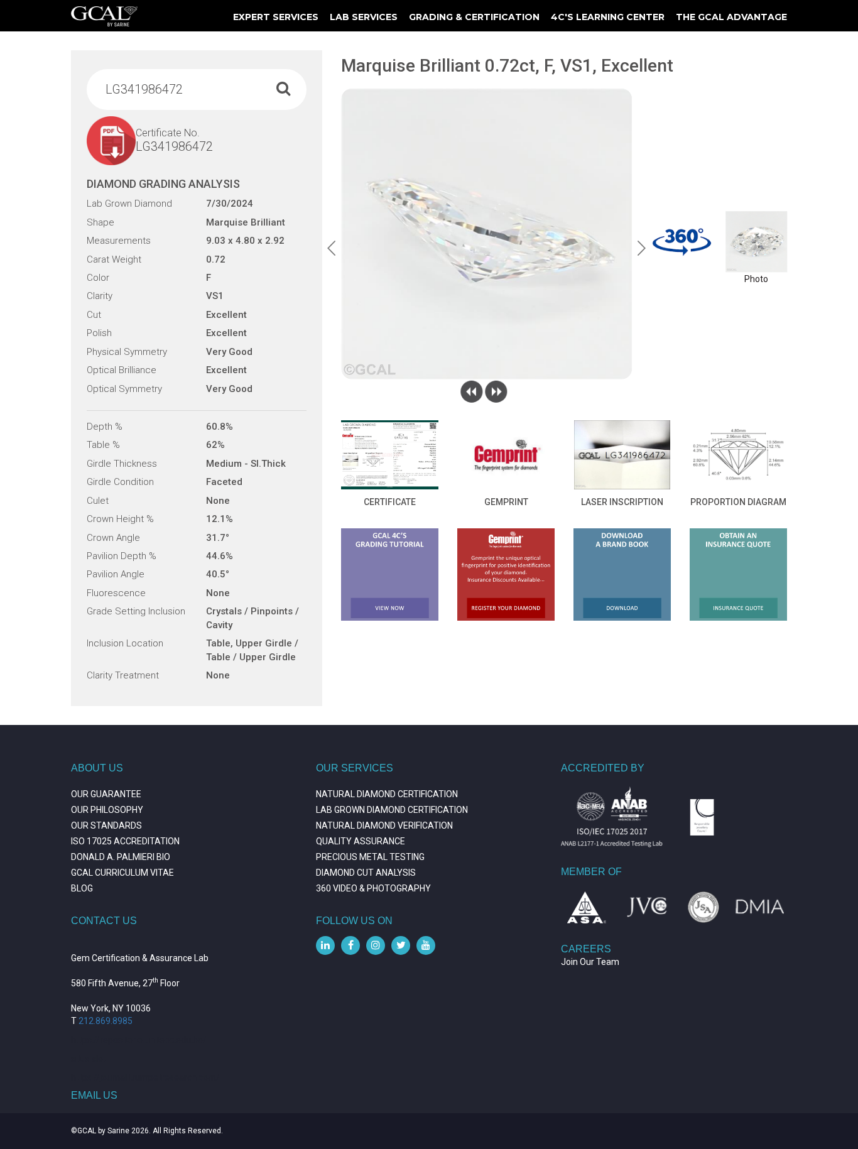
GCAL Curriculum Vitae (122, 873)
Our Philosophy (107, 810)
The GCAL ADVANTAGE (731, 17)
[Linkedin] (325, 945)
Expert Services (275, 17)
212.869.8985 (106, 1021)
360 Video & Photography (373, 888)
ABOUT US (97, 768)
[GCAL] (104, 16)
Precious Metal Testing (370, 857)
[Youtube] (425, 945)
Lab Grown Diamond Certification (392, 810)
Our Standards (106, 825)
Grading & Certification (474, 17)
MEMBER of (591, 871)
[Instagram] (375, 945)
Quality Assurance (360, 841)
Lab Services (364, 17)
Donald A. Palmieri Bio (120, 857)
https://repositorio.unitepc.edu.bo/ (139, 1040)
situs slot (88, 1059)
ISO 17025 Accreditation (125, 841)
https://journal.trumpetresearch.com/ (145, 1077)
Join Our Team (590, 962)
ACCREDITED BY (602, 768)
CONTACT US (104, 920)
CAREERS (586, 949)
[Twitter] (400, 945)
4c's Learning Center (608, 17)
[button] (331, 248)
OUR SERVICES (354, 768)
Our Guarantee (106, 794)
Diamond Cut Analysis (366, 873)
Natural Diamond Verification (384, 825)
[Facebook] (350, 945)
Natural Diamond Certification (387, 794)
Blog (82, 888)
